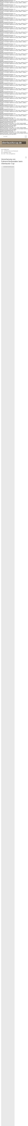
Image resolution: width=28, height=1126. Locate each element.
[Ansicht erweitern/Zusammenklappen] (26, 136)
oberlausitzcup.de (12, 142)
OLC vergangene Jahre (6, 152)
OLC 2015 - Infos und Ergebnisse (8, 153)
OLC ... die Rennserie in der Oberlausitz (9, 151)
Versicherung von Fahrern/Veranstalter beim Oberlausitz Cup (12, 161)
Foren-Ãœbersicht (5, 149)
